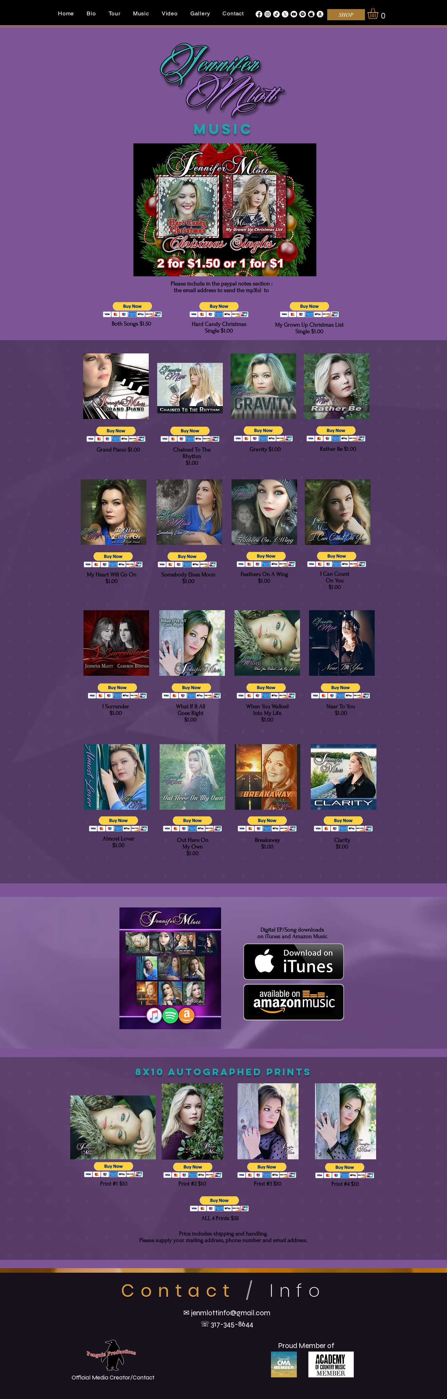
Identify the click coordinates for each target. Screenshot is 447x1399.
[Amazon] (320, 14)
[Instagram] (267, 14)
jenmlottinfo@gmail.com (230, 1313)
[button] (379, 13)
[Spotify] (302, 14)
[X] (285, 14)
